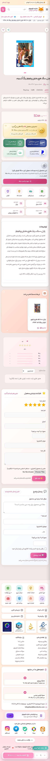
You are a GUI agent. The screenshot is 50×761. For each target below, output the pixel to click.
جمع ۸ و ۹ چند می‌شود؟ (38, 431)
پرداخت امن (43, 651)
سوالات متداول (20, 651)
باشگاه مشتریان (19, 658)
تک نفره (14, 257)
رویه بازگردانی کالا (42, 658)
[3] (35, 405)
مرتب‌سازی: (42, 370)
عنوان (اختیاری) (41, 441)
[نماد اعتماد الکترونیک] (43, 627)
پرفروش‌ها (41, 616)
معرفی (47, 90)
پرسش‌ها (26, 90)
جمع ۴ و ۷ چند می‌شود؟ (39, 538)
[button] (25, 72)
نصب (10, 715)
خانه (47, 20)
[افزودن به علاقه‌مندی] (3, 30)
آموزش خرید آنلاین (41, 645)
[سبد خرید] (3, 9)
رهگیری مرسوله (42, 641)
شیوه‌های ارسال (42, 648)
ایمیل (44, 422)
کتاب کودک (40, 610)
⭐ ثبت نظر (39, 478)
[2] (39, 405)
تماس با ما (21, 641)
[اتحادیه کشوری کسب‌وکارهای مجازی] (19, 627)
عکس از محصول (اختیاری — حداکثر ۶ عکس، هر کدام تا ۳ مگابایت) (26, 469)
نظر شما (43, 451)
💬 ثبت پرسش (38, 555)
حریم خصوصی (20, 655)
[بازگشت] (47, 30)
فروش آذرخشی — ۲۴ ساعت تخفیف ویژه (21, 17)
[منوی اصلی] (47, 9)
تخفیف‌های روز (15, 616)
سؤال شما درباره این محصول (38, 499)
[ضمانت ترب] (7, 627)
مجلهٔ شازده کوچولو (18, 648)
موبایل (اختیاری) (42, 526)
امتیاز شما (43, 401)
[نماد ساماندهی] (31, 627)
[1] (44, 405)
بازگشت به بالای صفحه (23, 740)
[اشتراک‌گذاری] (8, 30)
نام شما (43, 410)
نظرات (32, 90)
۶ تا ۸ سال (32, 257)
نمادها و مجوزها (19, 661)
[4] (30, 405)
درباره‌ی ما (21, 645)
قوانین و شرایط (42, 655)
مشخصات (39, 90)
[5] (26, 405)
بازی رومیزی (40, 20)
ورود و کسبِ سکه (24, 181)
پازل (34, 20)
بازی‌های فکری (15, 610)
